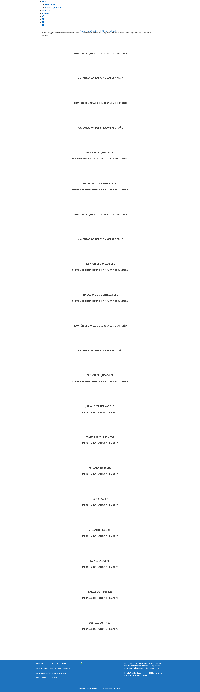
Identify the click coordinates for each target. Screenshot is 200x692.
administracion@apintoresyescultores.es (51, 673)
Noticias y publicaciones (87, 36)
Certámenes (45, 36)
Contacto (46, 10)
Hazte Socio (50, 4)
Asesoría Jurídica (53, 7)
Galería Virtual (139, 36)
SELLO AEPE (107, 36)
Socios (45, 1)
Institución (30, 36)
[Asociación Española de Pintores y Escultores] (100, 31)
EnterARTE (47, 13)
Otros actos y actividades (161, 36)
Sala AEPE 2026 (121, 36)
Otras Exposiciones (63, 36)
